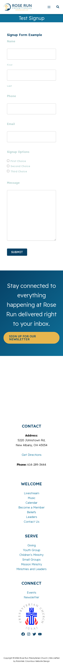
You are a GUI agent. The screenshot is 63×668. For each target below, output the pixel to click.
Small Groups (31, 559)
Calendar (31, 502)
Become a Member (31, 507)
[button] (57, 7)
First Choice (18, 161)
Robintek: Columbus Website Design (33, 661)
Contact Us (31, 521)
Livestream (31, 493)
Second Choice (20, 166)
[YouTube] (40, 634)
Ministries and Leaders (31, 569)
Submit (17, 252)
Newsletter (31, 597)
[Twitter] (34, 634)
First (9, 64)
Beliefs (31, 512)
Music (31, 498)
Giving (31, 545)
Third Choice (18, 171)
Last (9, 85)
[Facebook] (23, 634)
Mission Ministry (31, 564)
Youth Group (31, 550)
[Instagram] (28, 634)
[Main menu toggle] (49, 7)
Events (31, 592)
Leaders (31, 517)
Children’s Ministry (31, 555)
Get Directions (31, 455)
